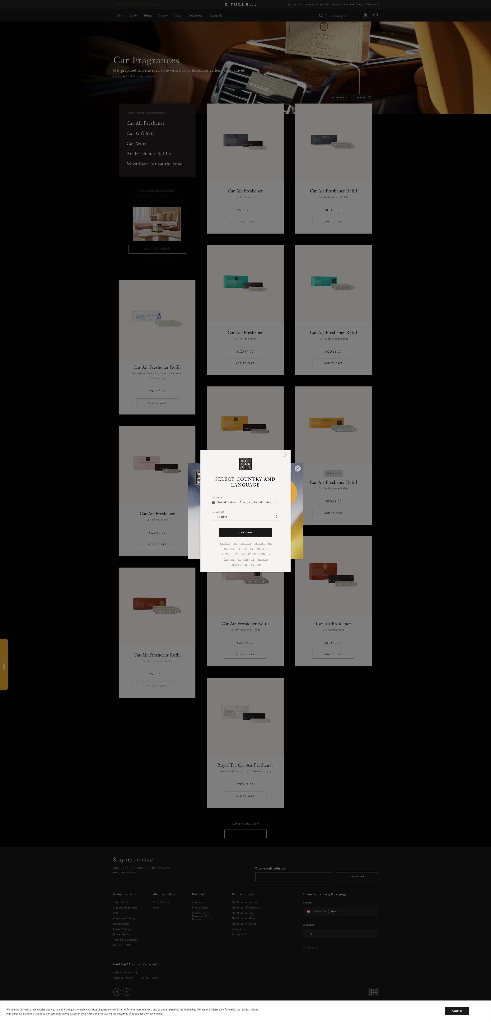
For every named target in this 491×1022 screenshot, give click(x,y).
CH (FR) (260, 543)
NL (270, 554)
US (246, 565)
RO (246, 559)
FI (239, 549)
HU (243, 554)
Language (218, 512)
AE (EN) (256, 565)
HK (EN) (262, 549)
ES (232, 549)
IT (249, 554)
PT (239, 559)
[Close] (285, 455)
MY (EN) (259, 554)
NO (226, 559)
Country (217, 497)
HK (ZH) (225, 554)
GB (252, 549)
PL (233, 559)
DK (226, 549)
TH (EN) (236, 565)
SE (253, 559)
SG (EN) (263, 559)
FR (245, 549)
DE (270, 543)
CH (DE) (246, 543)
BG (235, 543)
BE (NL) (225, 543)
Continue (245, 532)
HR (236, 554)
